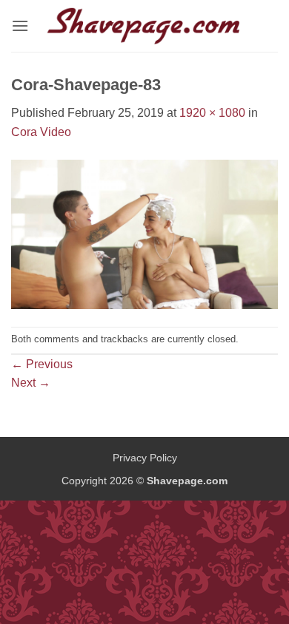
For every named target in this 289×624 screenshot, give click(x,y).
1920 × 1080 (212, 112)
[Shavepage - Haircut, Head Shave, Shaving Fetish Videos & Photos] (144, 26)
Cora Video (41, 132)
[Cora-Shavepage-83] (144, 233)
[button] (20, 25)
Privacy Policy (145, 458)
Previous (42, 364)
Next (30, 382)
